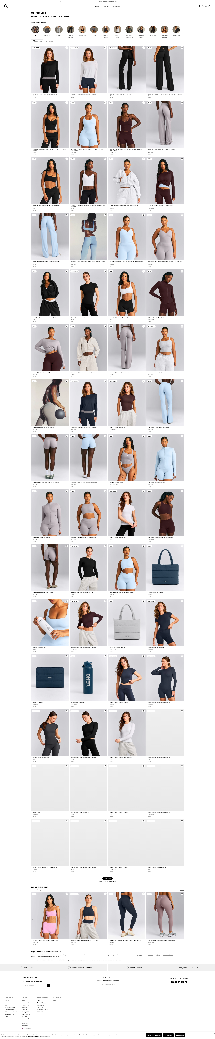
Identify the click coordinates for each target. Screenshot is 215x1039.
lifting (67, 960)
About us (7, 1000)
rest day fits (50, 960)
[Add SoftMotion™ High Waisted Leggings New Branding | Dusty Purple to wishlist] (182, 894)
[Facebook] (175, 983)
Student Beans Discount (10, 1007)
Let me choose (180, 1035)
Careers (6, 1005)
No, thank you (168, 1035)
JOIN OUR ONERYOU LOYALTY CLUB (108, 1)
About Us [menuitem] (116, 6)
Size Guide (24, 1007)
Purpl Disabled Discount (10, 1009)
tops (158, 955)
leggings (139, 955)
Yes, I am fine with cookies (154, 1035)
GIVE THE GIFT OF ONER (108, 984)
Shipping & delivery (26, 1012)
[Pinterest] (185, 983)
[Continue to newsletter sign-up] (48, 985)
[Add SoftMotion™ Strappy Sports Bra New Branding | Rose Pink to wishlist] (67, 894)
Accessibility (24, 1000)
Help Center (24, 1016)
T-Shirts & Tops (40, 1012)
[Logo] (6, 6)
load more (107, 878)
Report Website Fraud (9, 1014)
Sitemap (6, 1016)
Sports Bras (40, 1007)
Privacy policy (25, 1023)
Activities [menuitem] (106, 6)
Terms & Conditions (26, 1018)
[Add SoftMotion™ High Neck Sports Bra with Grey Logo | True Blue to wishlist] (105, 894)
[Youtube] (179, 983)
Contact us (24, 1009)
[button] (60, 1)
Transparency (8, 1002)
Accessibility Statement (27, 1002)
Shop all (182, 890)
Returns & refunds (26, 1014)
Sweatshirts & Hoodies (42, 1009)
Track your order (25, 1005)
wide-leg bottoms (168, 955)
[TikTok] (182, 983)
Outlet (38, 1000)
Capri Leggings (40, 1005)
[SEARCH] (199, 6)
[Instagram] (172, 983)
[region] (107, 1035)
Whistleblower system (27, 1021)
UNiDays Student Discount (11, 1012)
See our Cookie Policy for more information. (39, 1036)
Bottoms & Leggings (42, 1002)
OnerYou (55, 1000)
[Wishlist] (203, 6)
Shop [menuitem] (97, 6)
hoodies (150, 955)
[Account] (206, 6)
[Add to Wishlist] (66, 47)
